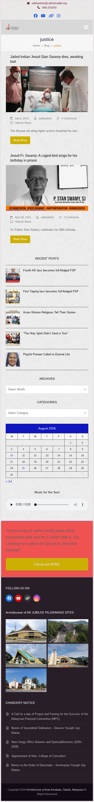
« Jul (9, 481)
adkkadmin (45, 118)
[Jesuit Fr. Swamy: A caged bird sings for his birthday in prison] (47, 188)
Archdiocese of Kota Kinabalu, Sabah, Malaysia (54, 789)
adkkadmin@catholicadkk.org (49, 3)
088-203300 (49, 7)
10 (11, 455)
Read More (20, 140)
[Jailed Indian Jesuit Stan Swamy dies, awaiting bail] (47, 89)
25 (23, 468)
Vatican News (23, 122)
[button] (86, 27)
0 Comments (69, 118)
